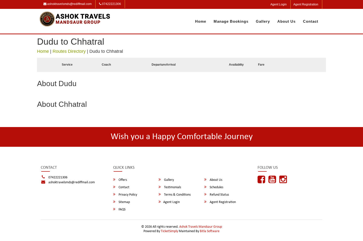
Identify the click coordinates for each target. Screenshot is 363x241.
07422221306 (111, 4)
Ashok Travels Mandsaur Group (200, 227)
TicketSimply (169, 231)
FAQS (121, 209)
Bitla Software (210, 231)
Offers (122, 180)
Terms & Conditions (177, 195)
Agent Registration (305, 4)
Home (200, 21)
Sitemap (124, 202)
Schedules (216, 187)
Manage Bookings (231, 21)
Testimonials (172, 187)
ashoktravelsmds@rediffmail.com (69, 4)
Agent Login (278, 4)
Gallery (263, 21)
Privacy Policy (127, 195)
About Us (286, 21)
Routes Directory (69, 51)
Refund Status (219, 195)
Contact (310, 21)
